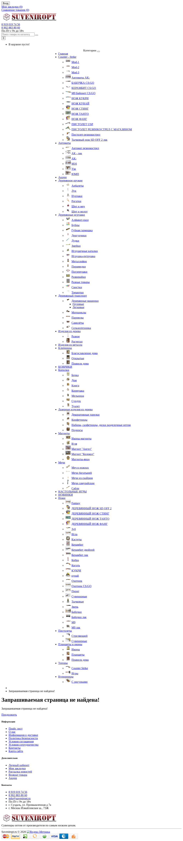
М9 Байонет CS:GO (83, 93)
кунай (75, 575)
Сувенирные (79, 596)
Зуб (73, 529)
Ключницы (65, 348)
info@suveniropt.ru (20, 798)
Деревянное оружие (70, 180)
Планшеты (78, 654)
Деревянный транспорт (72, 295)
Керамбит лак (79, 554)
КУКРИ (76, 570)
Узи (73, 168)
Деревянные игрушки (71, 214)
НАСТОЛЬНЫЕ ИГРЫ (72, 491)
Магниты (64, 433)
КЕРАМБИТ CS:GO (83, 87)
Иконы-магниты (81, 438)
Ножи (61, 498)
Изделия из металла (70, 344)
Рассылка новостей (20, 771)
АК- (73, 158)
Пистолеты (65, 630)
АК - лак (76, 153)
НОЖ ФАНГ (79, 119)
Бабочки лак (78, 617)
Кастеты (76, 539)
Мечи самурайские (83, 483)
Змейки (76, 245)
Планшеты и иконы (70, 644)
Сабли (75, 488)
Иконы (75, 649)
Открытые (77, 358)
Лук (73, 190)
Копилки (63, 369)
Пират (75, 591)
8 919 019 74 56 (10, 24)
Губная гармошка (82, 230)
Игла (74, 534)
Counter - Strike (67, 56)
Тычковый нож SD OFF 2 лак (89, 139)
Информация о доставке (23, 735)
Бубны (75, 225)
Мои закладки (17, 768)
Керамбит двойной (83, 549)
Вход (5, 3)
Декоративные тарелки (85, 414)
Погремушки (79, 271)
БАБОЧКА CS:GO (82, 82)
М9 (73, 622)
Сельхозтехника (81, 328)
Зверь (74, 606)
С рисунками (79, 681)
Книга (75, 385)
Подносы (77, 430)
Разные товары (80, 282)
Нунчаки (76, 196)
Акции (62, 177)
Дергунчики (78, 235)
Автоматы (64, 142)
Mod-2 (75, 67)
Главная (63, 53)
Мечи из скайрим (82, 478)
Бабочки (76, 611)
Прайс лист (16, 728)
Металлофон (79, 261)
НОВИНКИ (65, 494)
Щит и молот (79, 211)
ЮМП (75, 174)
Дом (74, 380)
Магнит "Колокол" (82, 454)
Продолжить (9, 714)
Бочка (75, 375)
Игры (74, 673)
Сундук (76, 401)
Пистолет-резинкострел (85, 134)
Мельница (77, 395)
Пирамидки (78, 266)
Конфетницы (79, 419)
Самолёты (77, 322)
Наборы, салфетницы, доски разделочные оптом (101, 424)
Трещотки (77, 292)
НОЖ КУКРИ (80, 98)
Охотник (76, 580)
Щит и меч (78, 206)
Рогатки (76, 201)
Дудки (75, 240)
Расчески (77, 341)
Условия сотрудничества (23, 744)
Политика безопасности (23, 738)
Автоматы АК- (80, 77)
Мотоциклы (78, 312)
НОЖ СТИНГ (80, 108)
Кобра (75, 560)
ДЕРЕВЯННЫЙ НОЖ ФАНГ (89, 523)
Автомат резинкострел (85, 148)
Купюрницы (65, 676)
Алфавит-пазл (80, 219)
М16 (74, 163)
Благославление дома (84, 353)
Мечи (61, 462)
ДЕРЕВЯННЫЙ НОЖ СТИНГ (90, 513)
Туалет (75, 406)
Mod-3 (75, 72)
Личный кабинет (19, 765)
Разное (75, 336)
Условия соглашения (21, 741)
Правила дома (80, 363)
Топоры (63, 663)
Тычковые (77, 601)
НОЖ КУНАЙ (80, 103)
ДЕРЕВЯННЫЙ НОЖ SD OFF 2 (91, 508)
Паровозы (77, 317)
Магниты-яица (80, 459)
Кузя (74, 443)
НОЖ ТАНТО (80, 113)
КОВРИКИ (65, 366)
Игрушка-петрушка (83, 256)
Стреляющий (79, 635)
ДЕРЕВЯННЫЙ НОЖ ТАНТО (90, 518)
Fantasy (75, 503)
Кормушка (77, 390)
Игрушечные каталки (84, 251)
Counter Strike (79, 668)
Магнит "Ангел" (81, 448)
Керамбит (77, 544)
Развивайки (78, 276)
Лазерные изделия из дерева (75, 409)
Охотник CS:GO (81, 586)
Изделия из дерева (69, 331)
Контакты (15, 747)
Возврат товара (18, 774)
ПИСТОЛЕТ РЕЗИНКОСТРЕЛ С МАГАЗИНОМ (101, 129)
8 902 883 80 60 (10, 27)
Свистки (76, 287)
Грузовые (78, 304)
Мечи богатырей (81, 472)
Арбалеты (77, 185)
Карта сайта (16, 751)
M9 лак (75, 627)
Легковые (78, 307)
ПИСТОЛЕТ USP (82, 124)
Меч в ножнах (80, 467)
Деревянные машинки (85, 300)
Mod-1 (75, 62)
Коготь (75, 565)
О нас (12, 731)
